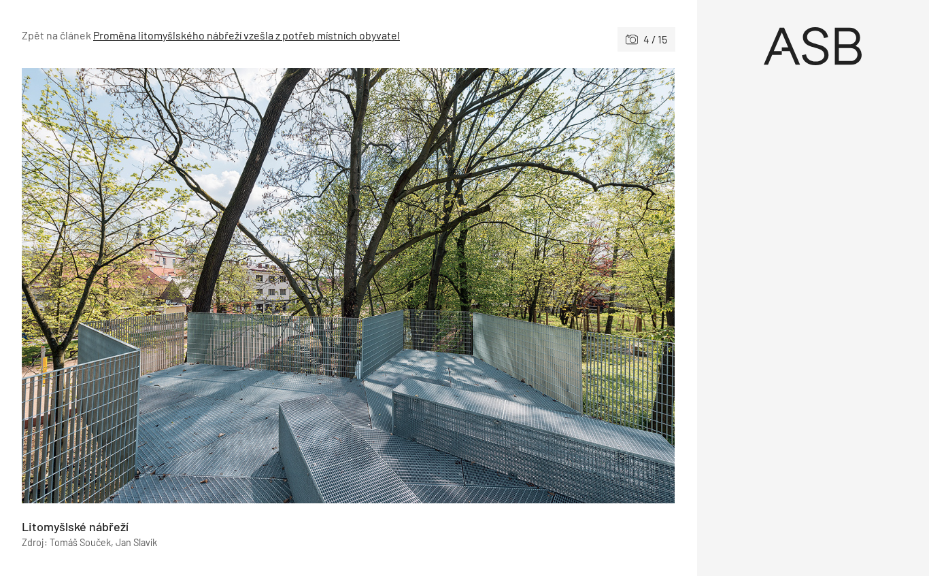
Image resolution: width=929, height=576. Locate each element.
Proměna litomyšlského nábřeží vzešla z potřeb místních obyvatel (246, 35)
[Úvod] (813, 46)
